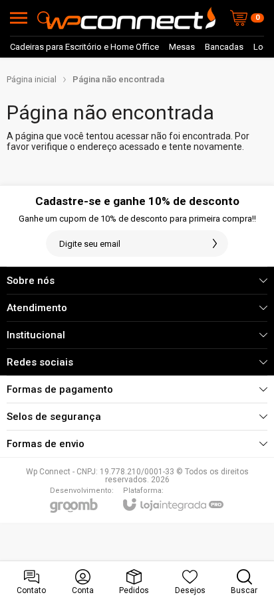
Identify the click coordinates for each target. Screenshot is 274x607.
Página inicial (32, 79)
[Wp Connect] (130, 18)
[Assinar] (215, 243)
